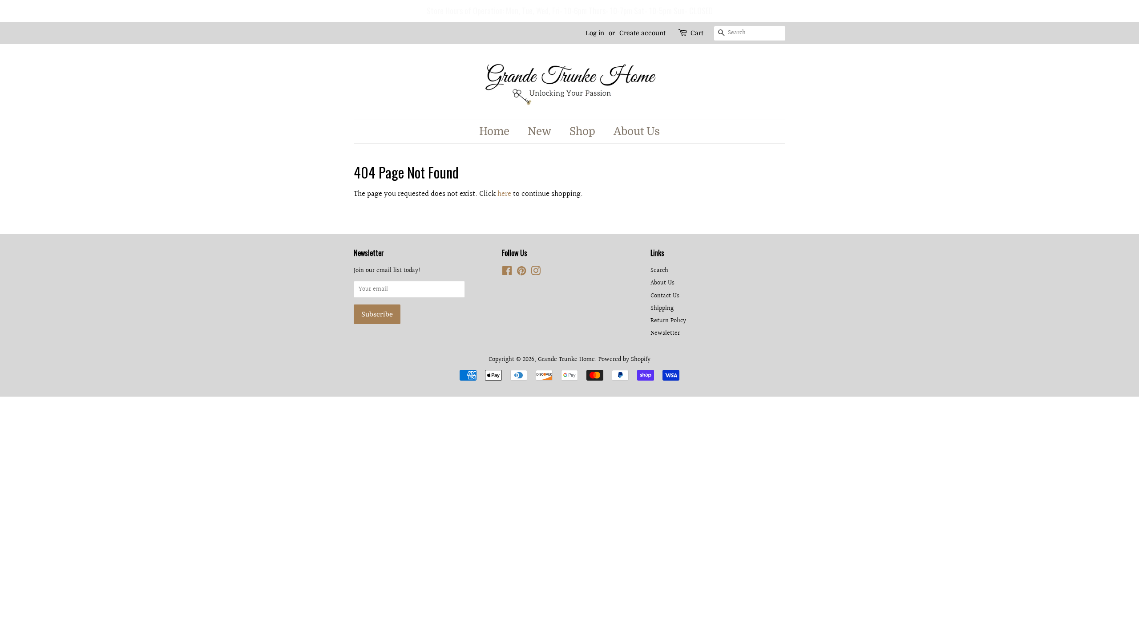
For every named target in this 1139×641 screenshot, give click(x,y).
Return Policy (668, 321)
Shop (582, 131)
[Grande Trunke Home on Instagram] (536, 273)
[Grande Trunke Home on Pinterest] (521, 273)
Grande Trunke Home (566, 359)
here (504, 194)
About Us (637, 131)
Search (659, 270)
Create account (642, 33)
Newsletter (665, 333)
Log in (595, 33)
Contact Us (664, 296)
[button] (8, 11)
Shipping (662, 308)
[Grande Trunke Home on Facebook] (507, 273)
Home (494, 131)
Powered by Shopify (624, 359)
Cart (697, 33)
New (539, 131)
